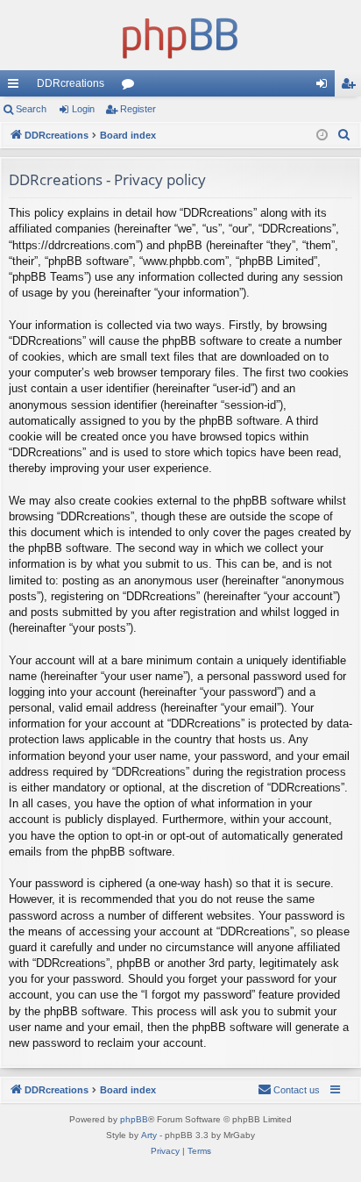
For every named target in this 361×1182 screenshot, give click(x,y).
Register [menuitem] (351, 87)
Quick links (16, 87)
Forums (131, 87)
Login (83, 109)
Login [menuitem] (325, 87)
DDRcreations (70, 83)
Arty (149, 1135)
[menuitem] (344, 135)
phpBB (134, 1119)
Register (138, 109)
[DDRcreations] (180, 35)
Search (31, 109)
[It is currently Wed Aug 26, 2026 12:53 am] (322, 135)
